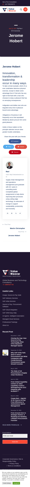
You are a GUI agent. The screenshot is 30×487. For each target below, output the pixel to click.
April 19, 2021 (12, 28)
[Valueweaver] (9, 9)
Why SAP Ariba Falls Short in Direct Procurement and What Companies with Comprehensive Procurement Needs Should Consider (19, 358)
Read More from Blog (11, 425)
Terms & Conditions (14, 466)
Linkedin (22, 146)
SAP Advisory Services (10, 298)
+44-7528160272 (10, 4)
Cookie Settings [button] (7, 483)
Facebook (15, 141)
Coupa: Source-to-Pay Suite (11, 295)
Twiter (9, 146)
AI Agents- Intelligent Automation (13, 316)
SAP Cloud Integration (9, 310)
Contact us (9, 284)
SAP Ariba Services (9, 301)
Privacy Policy (14, 463)
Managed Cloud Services (10, 319)
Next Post (21, 231)
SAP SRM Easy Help (9, 313)
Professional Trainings (9, 322)
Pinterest (16, 152)
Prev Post (7, 224)
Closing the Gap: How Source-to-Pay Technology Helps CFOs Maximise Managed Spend (18, 342)
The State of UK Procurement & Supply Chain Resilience (19, 373)
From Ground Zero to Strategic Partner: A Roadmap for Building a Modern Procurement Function (19, 416)
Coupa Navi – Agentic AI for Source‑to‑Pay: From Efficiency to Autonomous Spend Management (18, 402)
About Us (5, 325)
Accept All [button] (16, 483)
